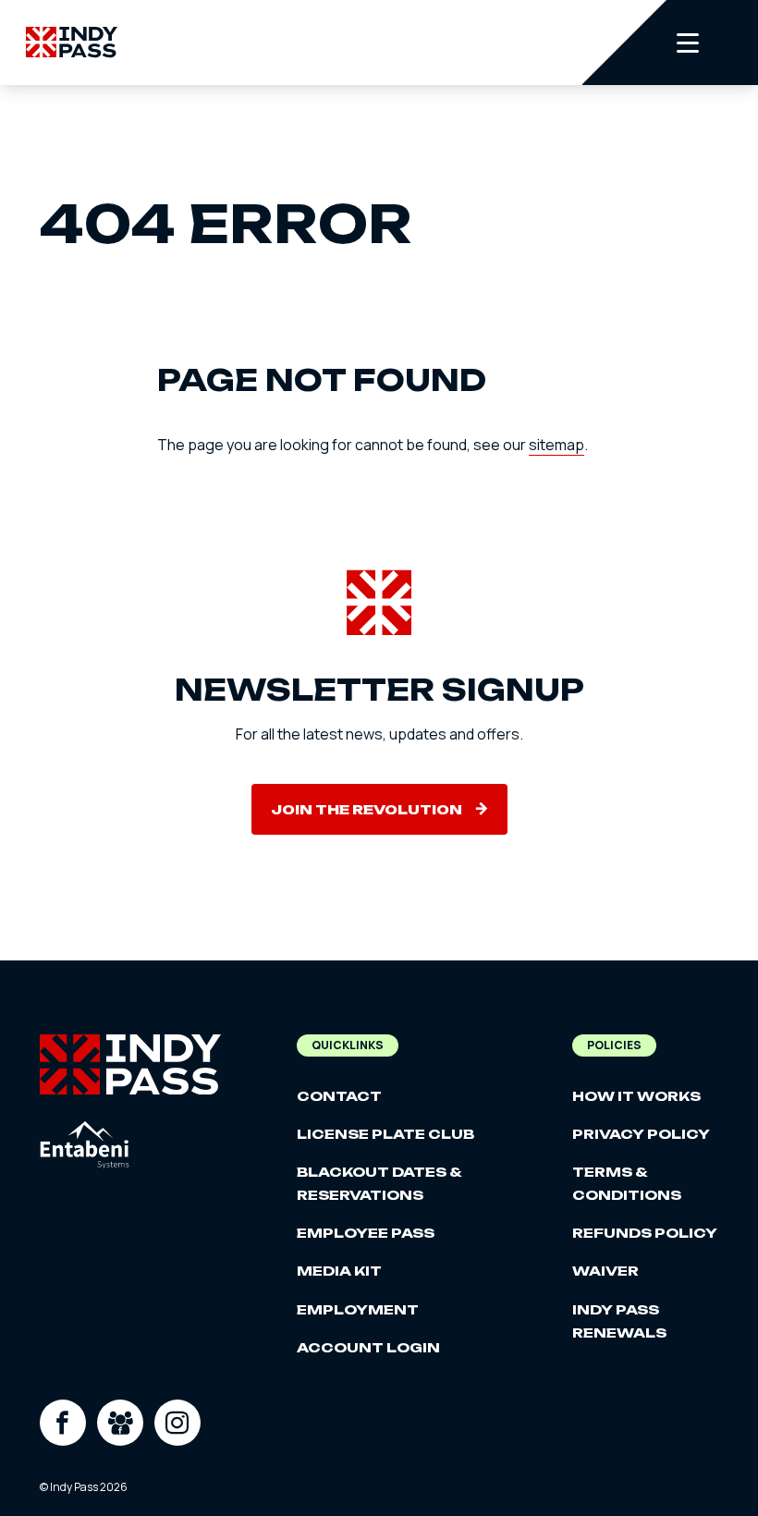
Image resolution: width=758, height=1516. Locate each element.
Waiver (605, 1270)
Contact (339, 1096)
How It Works (636, 1096)
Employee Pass (365, 1233)
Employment (358, 1309)
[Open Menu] (670, 42)
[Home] (71, 42)
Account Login (368, 1347)
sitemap (556, 444)
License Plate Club (385, 1134)
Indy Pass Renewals (619, 1321)
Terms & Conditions (626, 1183)
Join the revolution (366, 809)
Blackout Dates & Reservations (379, 1183)
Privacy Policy (641, 1134)
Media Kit (339, 1270)
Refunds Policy (644, 1233)
